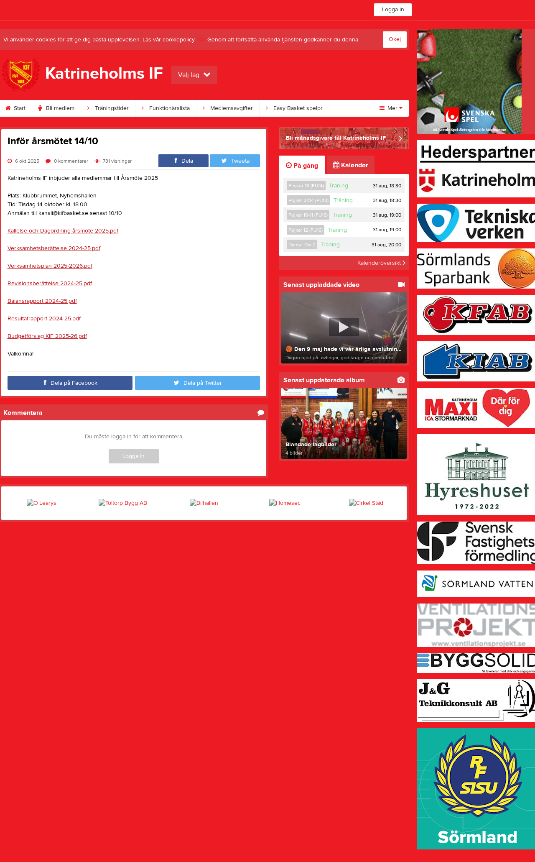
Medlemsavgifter (231, 108)
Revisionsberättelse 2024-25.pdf (50, 283)
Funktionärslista (169, 108)
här (200, 39)
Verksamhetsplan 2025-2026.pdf (50, 266)
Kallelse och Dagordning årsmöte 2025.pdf (63, 231)
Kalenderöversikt (380, 263)
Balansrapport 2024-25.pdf (42, 301)
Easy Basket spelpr (297, 108)
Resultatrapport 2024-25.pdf (44, 318)
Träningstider (111, 108)
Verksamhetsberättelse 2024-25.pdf (54, 248)
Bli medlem (59, 108)
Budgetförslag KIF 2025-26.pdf (47, 336)
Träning (338, 185)
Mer (392, 108)
